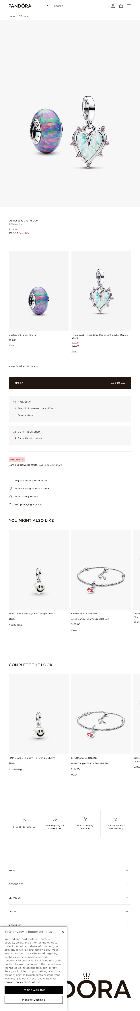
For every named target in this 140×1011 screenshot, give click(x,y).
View (11, 345)
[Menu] (129, 6)
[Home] (20, 6)
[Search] (49, 6)
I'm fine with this (33, 989)
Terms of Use (32, 982)
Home (12, 16)
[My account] (113, 6)
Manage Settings (33, 999)
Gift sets (23, 16)
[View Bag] (121, 6)
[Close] (63, 932)
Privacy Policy (14, 982)
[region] (33, 968)
